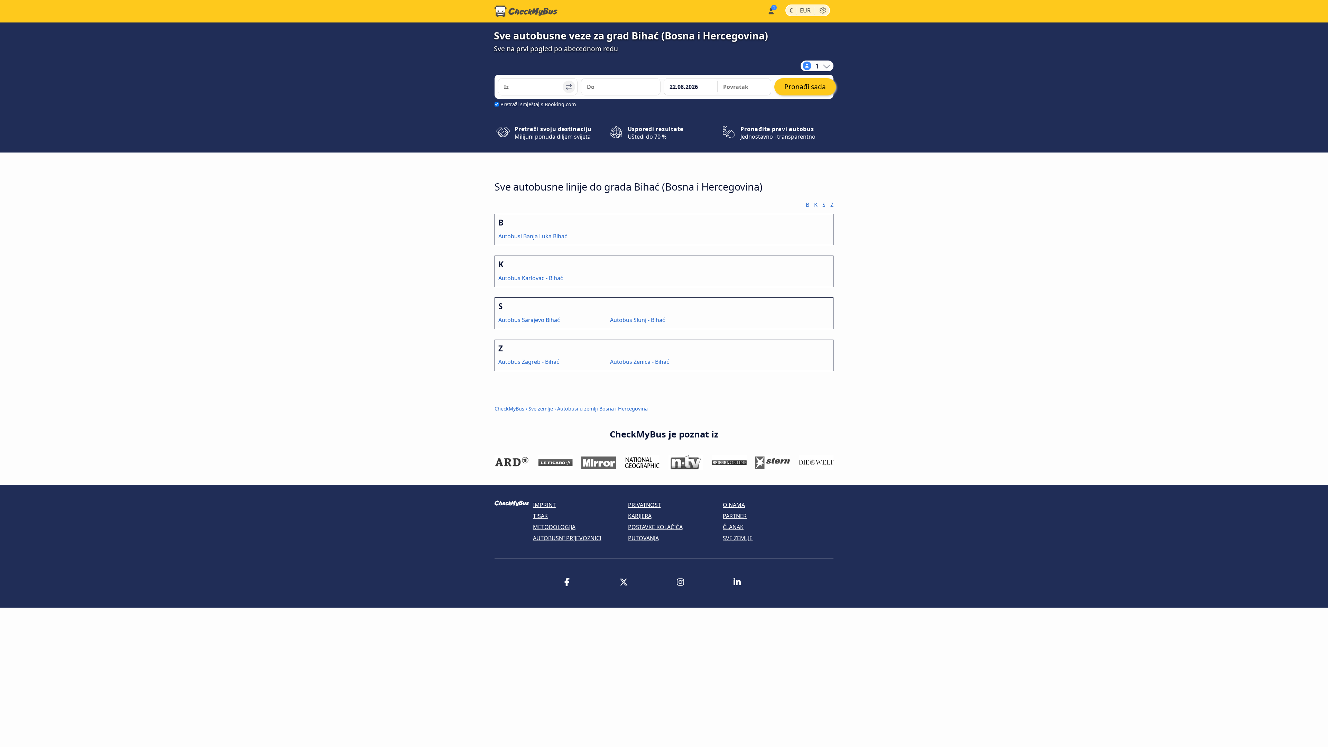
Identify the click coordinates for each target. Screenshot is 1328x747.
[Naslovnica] (526, 11)
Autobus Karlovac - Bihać (530, 278)
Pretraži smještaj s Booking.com (538, 104)
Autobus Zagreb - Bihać (528, 362)
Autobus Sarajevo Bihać (529, 320)
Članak (733, 527)
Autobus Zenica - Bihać (639, 362)
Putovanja (643, 538)
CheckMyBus (509, 408)
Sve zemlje (540, 408)
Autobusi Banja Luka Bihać (532, 236)
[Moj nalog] (771, 10)
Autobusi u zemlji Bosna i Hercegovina (602, 408)
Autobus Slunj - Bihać (637, 320)
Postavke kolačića (655, 527)
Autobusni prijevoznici (567, 538)
